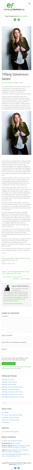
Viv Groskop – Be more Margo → (21, 279)
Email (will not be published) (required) (14, 342)
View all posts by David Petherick (14, 303)
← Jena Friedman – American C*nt (11, 277)
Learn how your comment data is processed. (16, 367)
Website (4, 349)
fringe (27, 271)
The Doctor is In (20, 464)
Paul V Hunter (6, 454)
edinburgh (21, 271)
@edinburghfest (22, 16)
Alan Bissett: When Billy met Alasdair (12, 415)
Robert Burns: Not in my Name (10, 420)
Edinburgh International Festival (11, 389)
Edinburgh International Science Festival (13, 397)
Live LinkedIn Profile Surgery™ (10, 431)
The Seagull (5, 412)
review (4, 273)
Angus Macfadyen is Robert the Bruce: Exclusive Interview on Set (16, 455)
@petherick (20, 299)
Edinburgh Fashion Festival (9, 382)
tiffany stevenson (11, 273)
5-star (9, 271)
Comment (5, 316)
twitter (19, 273)
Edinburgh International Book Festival (12, 387)
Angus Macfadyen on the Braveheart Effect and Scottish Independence (15, 451)
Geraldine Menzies (7, 441)
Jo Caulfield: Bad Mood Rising (10, 417)
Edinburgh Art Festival (8, 379)
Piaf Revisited (5, 422)
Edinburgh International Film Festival (12, 392)
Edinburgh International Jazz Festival (12, 394)
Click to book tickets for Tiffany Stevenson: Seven (16, 258)
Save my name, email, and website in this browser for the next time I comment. (15, 359)
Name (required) (7, 335)
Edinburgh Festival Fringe (9, 384)
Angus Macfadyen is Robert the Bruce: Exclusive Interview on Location (16, 446)
